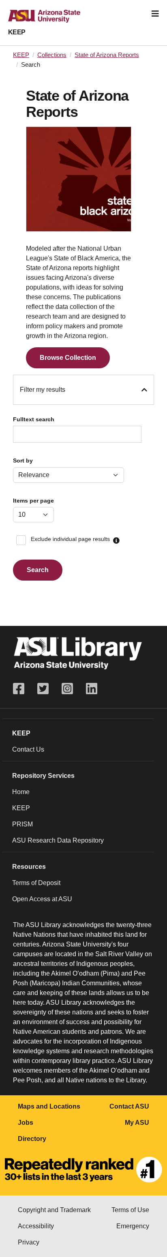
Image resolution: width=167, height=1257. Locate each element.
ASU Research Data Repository (58, 840)
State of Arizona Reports (107, 55)
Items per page (33, 501)
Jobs (25, 1122)
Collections (51, 55)
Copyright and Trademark (54, 1209)
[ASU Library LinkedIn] (91, 688)
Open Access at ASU (42, 899)
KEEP (17, 32)
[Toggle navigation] (155, 14)
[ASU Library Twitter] (43, 688)
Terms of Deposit (36, 882)
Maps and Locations (49, 1106)
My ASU (137, 1122)
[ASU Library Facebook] (22, 688)
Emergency (132, 1226)
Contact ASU (129, 1106)
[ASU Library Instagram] (67, 688)
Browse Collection (68, 357)
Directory (32, 1138)
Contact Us (28, 749)
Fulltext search (33, 419)
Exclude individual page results (70, 539)
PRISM (22, 824)
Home (21, 791)
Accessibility (36, 1226)
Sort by (23, 461)
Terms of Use (130, 1209)
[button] (116, 541)
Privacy (28, 1242)
